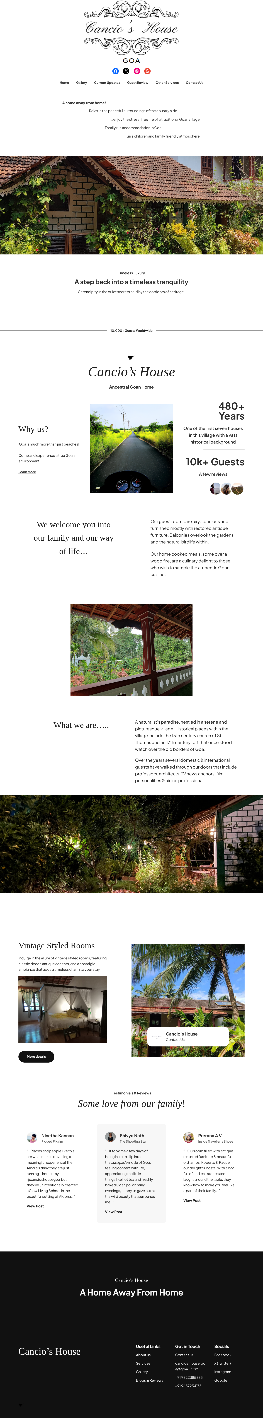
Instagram (222, 1371)
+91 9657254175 (188, 1385)
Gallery (142, 1371)
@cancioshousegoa (43, 1179)
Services (143, 1363)
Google (220, 1380)
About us (143, 1354)
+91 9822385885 (189, 1377)
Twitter (224, 1363)
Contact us (184, 1354)
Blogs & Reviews (149, 1380)
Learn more (27, 472)
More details (36, 1056)
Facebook (223, 1354)
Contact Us (175, 1039)
